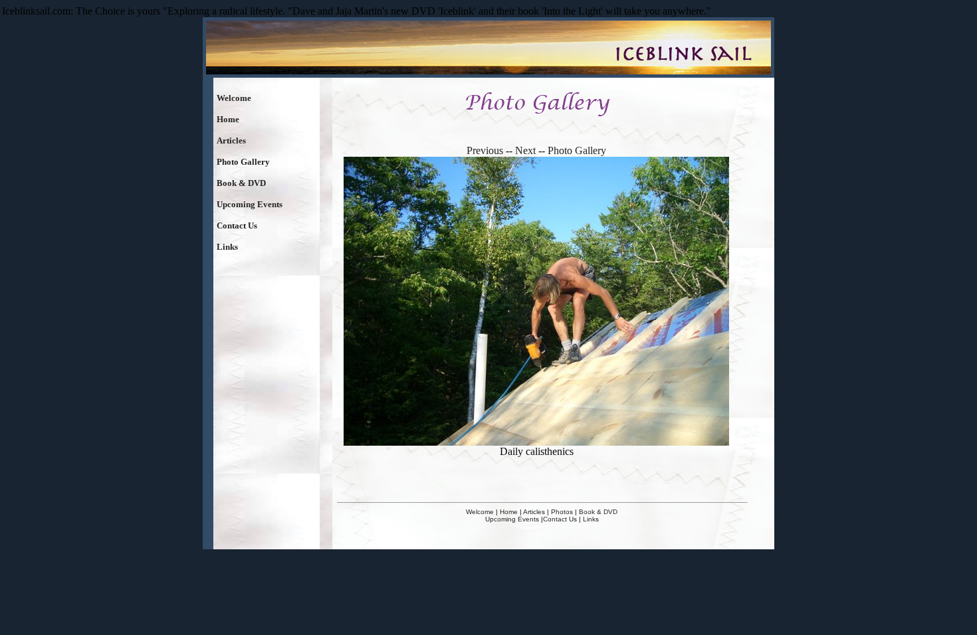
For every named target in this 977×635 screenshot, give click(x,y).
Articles (231, 140)
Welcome (234, 98)
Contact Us (237, 225)
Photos (562, 511)
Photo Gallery (243, 162)
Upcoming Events (249, 204)
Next (525, 150)
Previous (485, 150)
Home (228, 119)
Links (227, 247)
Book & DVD (241, 183)
